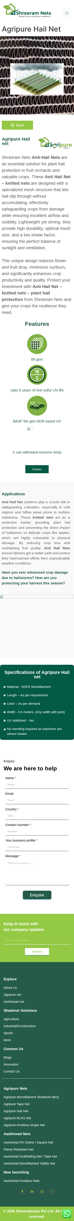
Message (13, 856)
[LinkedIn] (32, 1191)
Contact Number (18, 824)
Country (12, 809)
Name (10, 778)
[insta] (42, 1191)
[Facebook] (22, 1191)
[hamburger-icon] (67, 13)
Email (9, 793)
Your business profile (21, 840)
